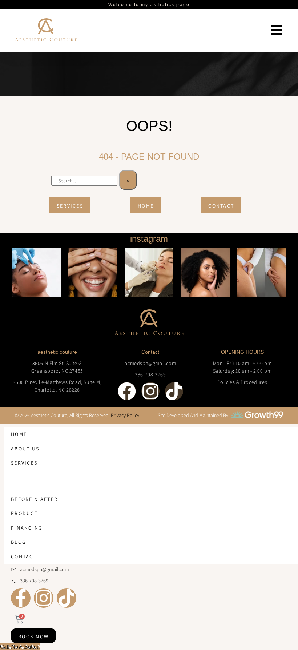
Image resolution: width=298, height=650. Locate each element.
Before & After (34, 499)
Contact (24, 556)
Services (24, 463)
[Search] (128, 180)
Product (24, 513)
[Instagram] (150, 391)
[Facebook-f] (21, 598)
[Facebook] (127, 391)
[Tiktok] (174, 391)
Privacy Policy (125, 415)
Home (19, 434)
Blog (18, 542)
